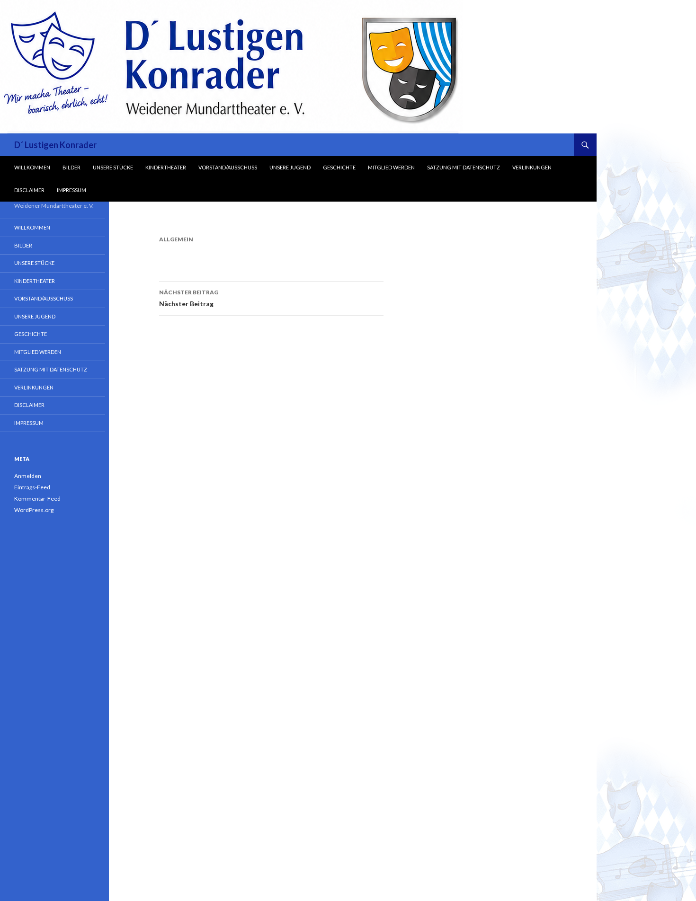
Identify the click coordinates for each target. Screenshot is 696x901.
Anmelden (27, 475)
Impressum (71, 190)
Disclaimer (29, 190)
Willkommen (32, 167)
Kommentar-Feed (37, 498)
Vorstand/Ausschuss (227, 167)
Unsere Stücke (113, 167)
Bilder (71, 167)
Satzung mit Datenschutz (463, 167)
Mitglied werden (391, 167)
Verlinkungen (532, 167)
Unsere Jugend (290, 167)
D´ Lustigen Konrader (55, 145)
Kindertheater (165, 167)
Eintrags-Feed (32, 487)
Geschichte (339, 167)
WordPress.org (34, 509)
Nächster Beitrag (188, 298)
